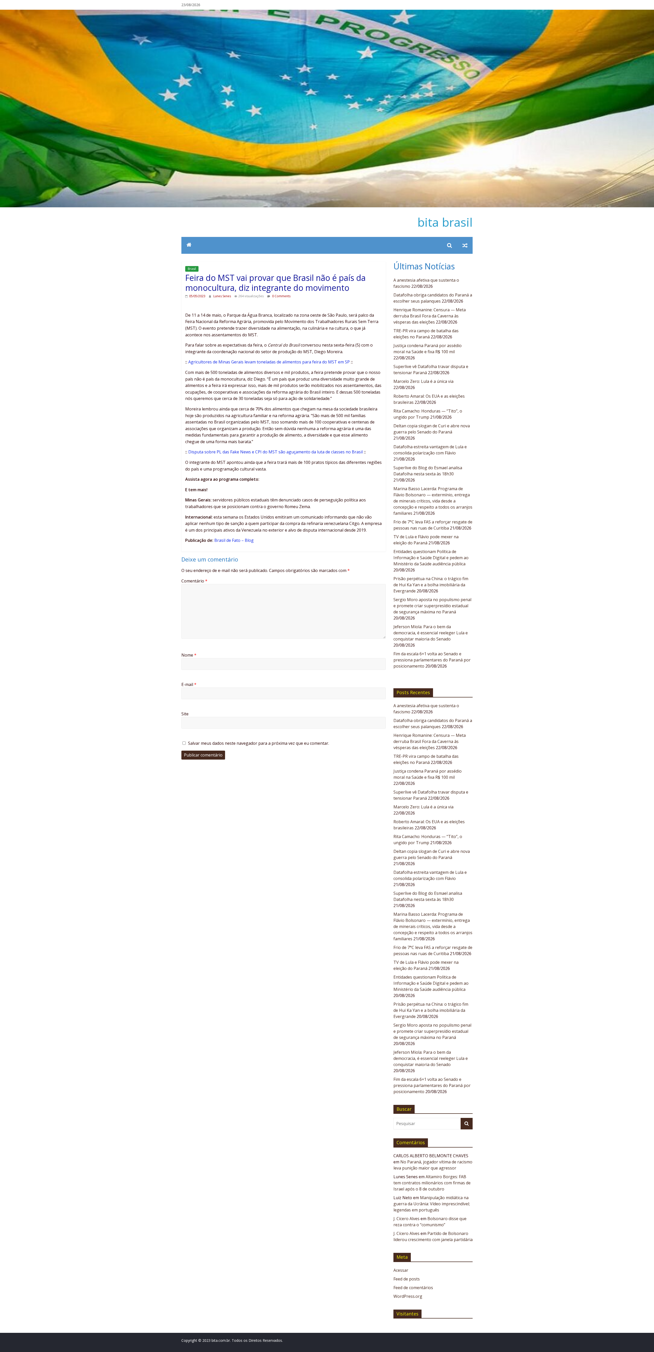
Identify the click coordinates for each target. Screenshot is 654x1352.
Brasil (192, 269)
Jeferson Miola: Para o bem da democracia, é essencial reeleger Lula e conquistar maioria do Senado (430, 633)
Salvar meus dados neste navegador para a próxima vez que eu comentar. (258, 743)
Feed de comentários (413, 1287)
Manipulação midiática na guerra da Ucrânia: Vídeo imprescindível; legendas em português (431, 1204)
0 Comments (280, 296)
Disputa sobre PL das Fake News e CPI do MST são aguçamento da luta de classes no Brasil (275, 452)
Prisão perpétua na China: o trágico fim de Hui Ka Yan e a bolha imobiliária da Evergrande (430, 585)
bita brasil (445, 222)
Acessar (400, 1270)
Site (185, 714)
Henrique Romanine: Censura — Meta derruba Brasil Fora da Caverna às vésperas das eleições (429, 316)
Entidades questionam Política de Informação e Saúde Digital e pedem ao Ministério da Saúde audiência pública (431, 558)
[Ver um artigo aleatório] (465, 245)
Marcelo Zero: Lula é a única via (423, 381)
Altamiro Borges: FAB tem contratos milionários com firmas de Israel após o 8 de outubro (432, 1183)
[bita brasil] (327, 13)
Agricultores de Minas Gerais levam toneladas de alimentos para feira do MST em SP (269, 362)
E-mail (188, 684)
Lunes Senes (222, 296)
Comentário (194, 581)
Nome (188, 655)
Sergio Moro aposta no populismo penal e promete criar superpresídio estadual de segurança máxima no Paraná (432, 606)
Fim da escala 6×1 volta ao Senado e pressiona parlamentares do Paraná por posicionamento (432, 660)
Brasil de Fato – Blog (234, 540)
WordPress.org (407, 1296)
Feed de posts (406, 1279)
